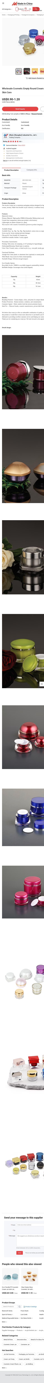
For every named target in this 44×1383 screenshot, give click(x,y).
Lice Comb (24, 1314)
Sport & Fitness (7, 1314)
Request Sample (37, 114)
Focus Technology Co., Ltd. (25, 1375)
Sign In (5, 160)
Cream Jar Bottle (24, 1359)
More (4, 1368)
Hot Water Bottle (26, 1318)
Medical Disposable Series (10, 1318)
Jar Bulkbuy (29, 1364)
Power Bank (24, 1311)
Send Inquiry (20, 109)
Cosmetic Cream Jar (10, 1344)
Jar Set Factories (9, 1354)
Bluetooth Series (7, 1311)
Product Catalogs (31, 1307)
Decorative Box (22, 1339)
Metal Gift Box (8, 1339)
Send (19, 1253)
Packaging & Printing (13, 15)
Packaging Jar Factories (26, 1354)
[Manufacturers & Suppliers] (22, 4)
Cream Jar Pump (9, 1359)
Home (3, 15)
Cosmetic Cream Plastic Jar (12, 1364)
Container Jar (25, 1344)
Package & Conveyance (28, 15)
